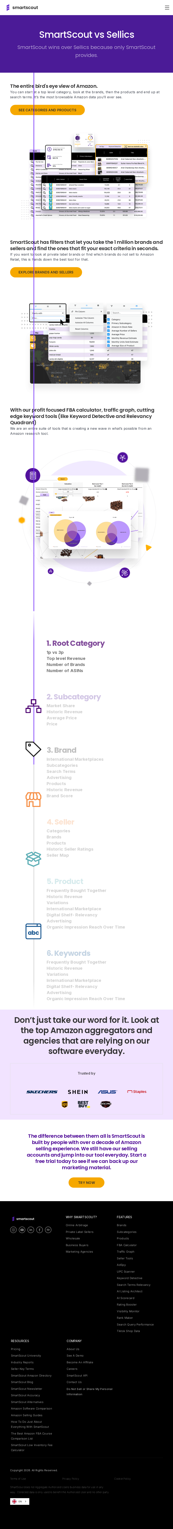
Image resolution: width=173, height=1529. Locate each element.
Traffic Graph (125, 1251)
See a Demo (75, 1355)
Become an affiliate (80, 1362)
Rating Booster (127, 1304)
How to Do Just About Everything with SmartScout (30, 1424)
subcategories (127, 1231)
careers (72, 1368)
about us (73, 1349)
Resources (20, 1341)
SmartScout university (26, 1355)
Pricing (15, 1349)
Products (123, 1238)
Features (124, 1217)
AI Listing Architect (129, 1291)
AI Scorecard (125, 1298)
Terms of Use (18, 1478)
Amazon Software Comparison (31, 1408)
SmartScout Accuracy (25, 1395)
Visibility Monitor (128, 1311)
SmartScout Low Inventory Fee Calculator (32, 1447)
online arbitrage (77, 1225)
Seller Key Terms (22, 1368)
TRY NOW (86, 1183)
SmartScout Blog (22, 1382)
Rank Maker (125, 1317)
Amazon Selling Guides (26, 1415)
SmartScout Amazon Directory (31, 1375)
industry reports (22, 1362)
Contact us (74, 1382)
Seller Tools (125, 1258)
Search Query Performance (135, 1324)
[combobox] (19, 1501)
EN (20, 1501)
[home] (22, 7)
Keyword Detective (129, 1278)
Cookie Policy (122, 1478)
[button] (166, 7)
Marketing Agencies (79, 1251)
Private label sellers (79, 1231)
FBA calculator (127, 1245)
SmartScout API (77, 1375)
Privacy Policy (70, 1478)
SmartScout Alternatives (27, 1402)
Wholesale (73, 1238)
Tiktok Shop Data (128, 1331)
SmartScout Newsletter (26, 1388)
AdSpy (121, 1264)
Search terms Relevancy (133, 1284)
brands (121, 1225)
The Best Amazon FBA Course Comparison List (31, 1436)
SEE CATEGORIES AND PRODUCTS (47, 110)
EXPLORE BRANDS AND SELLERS (46, 272)
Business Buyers (77, 1245)
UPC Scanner (126, 1271)
